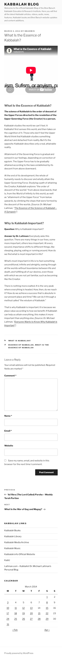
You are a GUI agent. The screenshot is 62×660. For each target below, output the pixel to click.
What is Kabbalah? (19, 341)
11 (16, 608)
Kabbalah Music (12, 548)
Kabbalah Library (12, 536)
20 (31, 613)
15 (47, 608)
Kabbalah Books (12, 530)
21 (39, 613)
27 (31, 619)
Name (8, 416)
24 (7, 619)
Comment (10, 375)
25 (15, 619)
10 (8, 608)
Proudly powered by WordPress (18, 653)
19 (23, 613)
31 (8, 624)
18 (15, 613)
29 (47, 619)
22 (47, 613)
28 (39, 619)
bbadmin (30, 31)
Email (8, 431)
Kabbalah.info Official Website (19, 554)
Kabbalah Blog (21, 4)
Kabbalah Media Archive (16, 542)
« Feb (15, 630)
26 (23, 619)
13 (31, 608)
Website (8, 445)
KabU (7, 560)
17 (8, 613)
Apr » (47, 630)
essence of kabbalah (21, 345)
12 (23, 608)
